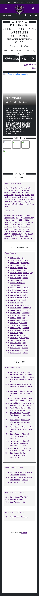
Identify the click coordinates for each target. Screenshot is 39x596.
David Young (15, 313)
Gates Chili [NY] (23, 192)
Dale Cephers (15, 318)
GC (25, 345)
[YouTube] (36, 15)
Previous (14, 58)
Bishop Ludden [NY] (12, 190)
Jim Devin (14, 325)
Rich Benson (15, 315)
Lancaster (25, 313)
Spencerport (16, 285)
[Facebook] (25, 15)
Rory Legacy (15, 258)
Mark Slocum (15, 348)
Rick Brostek (15, 343)
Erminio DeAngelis (17, 283)
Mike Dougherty (16, 268)
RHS (24, 275)
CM (27, 298)
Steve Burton (15, 260)
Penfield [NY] (21, 199)
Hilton (25, 260)
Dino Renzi (14, 303)
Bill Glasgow (15, 328)
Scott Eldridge (16, 345)
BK (22, 258)
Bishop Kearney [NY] (23, 188)
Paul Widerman (16, 273)
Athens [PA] (9, 188)
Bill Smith (14, 263)
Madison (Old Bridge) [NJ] (15, 215)
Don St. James (16, 275)
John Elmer (14, 280)
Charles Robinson (17, 298)
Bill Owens (14, 350)
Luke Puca (14, 338)
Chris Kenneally (16, 310)
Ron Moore (14, 323)
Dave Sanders (15, 288)
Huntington (25, 263)
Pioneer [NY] (29, 218)
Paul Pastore (15, 308)
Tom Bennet (14, 293)
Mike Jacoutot (16, 290)
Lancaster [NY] (15, 197)
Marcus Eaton (15, 335)
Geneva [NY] (9, 195)
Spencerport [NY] (11, 204)
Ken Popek (14, 333)
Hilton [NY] (19, 195)
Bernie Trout (15, 353)
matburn (24, 533)
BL (22, 280)
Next (25, 58)
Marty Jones (15, 320)
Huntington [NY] (19, 224)
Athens (25, 278)
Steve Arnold (15, 270)
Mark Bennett (15, 278)
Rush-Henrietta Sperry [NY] (20, 202)
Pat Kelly (14, 300)
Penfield (23, 323)
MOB (25, 268)
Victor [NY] (24, 204)
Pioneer (24, 265)
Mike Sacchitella (17, 330)
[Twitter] (30, 15)
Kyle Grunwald (16, 305)
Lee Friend (14, 265)
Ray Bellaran (15, 295)
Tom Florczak (15, 340)
